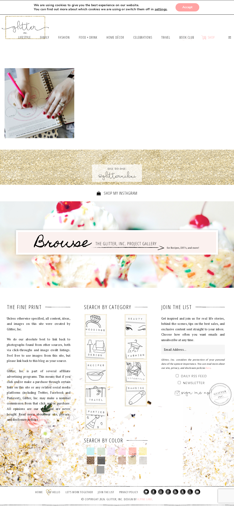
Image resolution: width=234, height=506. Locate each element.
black (101, 460)
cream (111, 460)
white (91, 470)
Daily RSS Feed (194, 376)
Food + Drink (96, 372)
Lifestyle (136, 372)
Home (39, 492)
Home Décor (96, 348)
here (42, 419)
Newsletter (194, 383)
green (101, 451)
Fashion (136, 348)
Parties (96, 418)
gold (132, 460)
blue (91, 451)
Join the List (106, 492)
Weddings (96, 325)
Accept (187, 7)
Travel (96, 395)
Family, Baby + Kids (136, 395)
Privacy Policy (128, 492)
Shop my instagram (120, 193)
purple (111, 451)
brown (122, 460)
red (132, 451)
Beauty (136, 325)
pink (122, 451)
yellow (143, 451)
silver (143, 460)
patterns (101, 470)
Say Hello (54, 492)
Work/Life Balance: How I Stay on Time (39, 103)
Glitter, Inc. (25, 25)
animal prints (91, 460)
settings (161, 9)
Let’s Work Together (79, 492)
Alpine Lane (144, 499)
